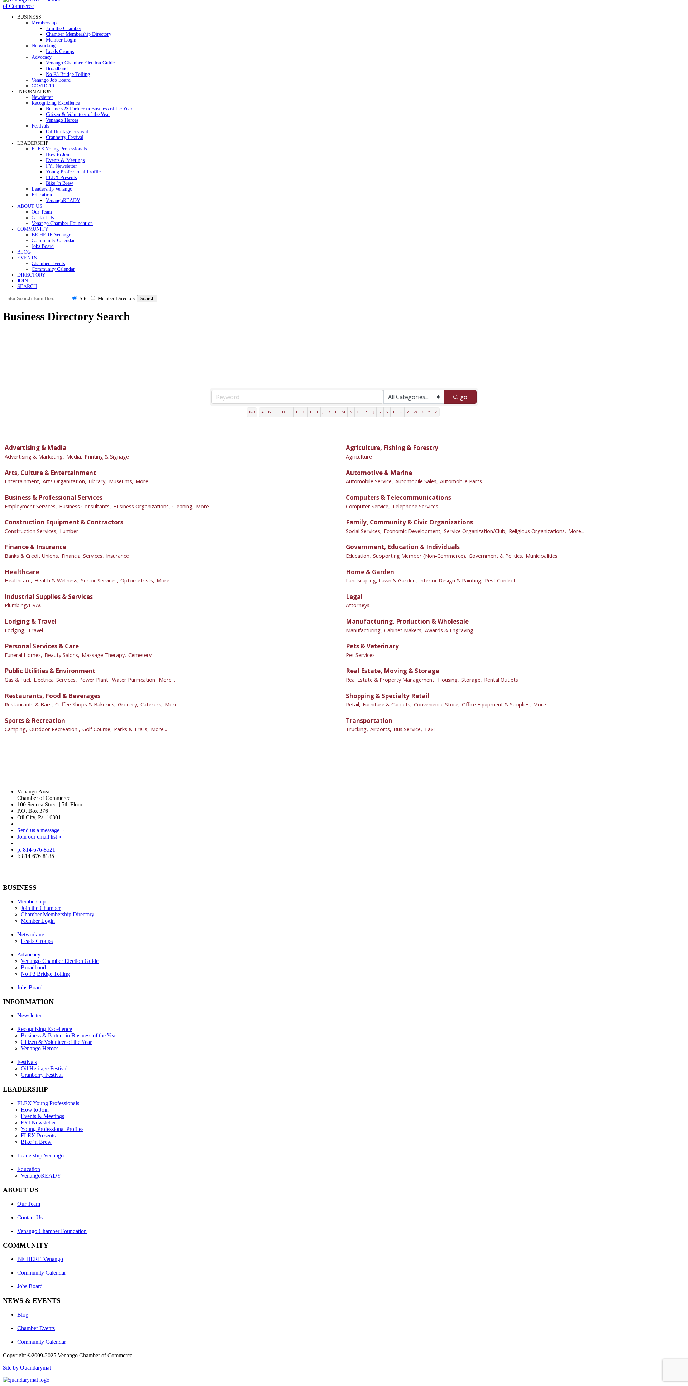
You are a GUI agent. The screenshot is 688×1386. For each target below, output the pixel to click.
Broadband (57, 68)
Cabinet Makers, (403, 630)
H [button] (311, 411)
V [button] (408, 411)
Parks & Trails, (131, 729)
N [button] (350, 411)
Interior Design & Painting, (451, 580)
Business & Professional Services (53, 497)
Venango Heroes (62, 120)
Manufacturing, (364, 630)
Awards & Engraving (449, 630)
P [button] (365, 411)
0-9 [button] (252, 411)
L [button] (336, 411)
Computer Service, (368, 506)
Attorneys (357, 605)
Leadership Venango (52, 189)
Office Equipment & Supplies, (496, 704)
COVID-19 (43, 85)
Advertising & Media (36, 447)
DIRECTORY (31, 275)
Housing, (448, 679)
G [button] (304, 411)
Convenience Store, (437, 704)
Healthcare (22, 572)
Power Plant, (94, 679)
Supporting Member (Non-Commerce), (420, 555)
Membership (44, 22)
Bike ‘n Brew (59, 183)
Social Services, (364, 531)
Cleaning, (183, 506)
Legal (354, 597)
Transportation (369, 720)
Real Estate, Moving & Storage (392, 671)
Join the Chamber (63, 28)
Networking (44, 45)
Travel (35, 630)
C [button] (276, 411)
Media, (74, 456)
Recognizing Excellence (56, 103)
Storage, (471, 679)
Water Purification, (134, 679)
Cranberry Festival (64, 137)
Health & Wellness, (56, 580)
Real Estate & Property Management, (391, 679)
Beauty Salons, (62, 655)
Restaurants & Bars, (29, 704)
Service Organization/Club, (475, 531)
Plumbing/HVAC (23, 605)
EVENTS (27, 257)
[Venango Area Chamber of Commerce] (35, 6)
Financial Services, (83, 555)
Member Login (61, 40)
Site (83, 298)
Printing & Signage (107, 456)
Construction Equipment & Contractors (64, 522)
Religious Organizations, (537, 531)
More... (143, 481)
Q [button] (372, 411)
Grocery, (128, 704)
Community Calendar (53, 240)
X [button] (422, 411)
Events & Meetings (65, 160)
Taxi (429, 729)
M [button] (343, 411)
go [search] (463, 397)
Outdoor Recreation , (54, 729)
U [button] (401, 411)
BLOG (24, 252)
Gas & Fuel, (18, 679)
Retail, (353, 704)
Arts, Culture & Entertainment (50, 473)
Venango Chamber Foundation (62, 223)
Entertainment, (22, 481)
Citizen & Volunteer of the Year (78, 114)
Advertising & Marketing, (34, 456)
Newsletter (42, 97)
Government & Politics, (496, 555)
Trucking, (357, 729)
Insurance (117, 555)
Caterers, (151, 704)
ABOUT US (29, 206)
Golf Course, (97, 729)
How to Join (58, 154)
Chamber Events (48, 263)
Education (42, 194)
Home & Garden (370, 572)
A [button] (262, 411)
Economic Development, (413, 531)
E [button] (291, 411)
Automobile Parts (461, 481)
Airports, (380, 729)
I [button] (317, 411)
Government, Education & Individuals (403, 547)
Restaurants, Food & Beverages (52, 696)
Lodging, (15, 630)
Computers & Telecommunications (398, 497)
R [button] (380, 411)
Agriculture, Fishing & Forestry (392, 447)
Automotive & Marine (379, 473)
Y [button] (429, 411)
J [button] (323, 411)
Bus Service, (407, 729)
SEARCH (27, 286)
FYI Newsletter (61, 166)
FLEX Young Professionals (59, 149)
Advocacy (42, 57)
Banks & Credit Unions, (32, 555)
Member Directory (116, 298)
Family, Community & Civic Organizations (409, 522)
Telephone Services (415, 506)
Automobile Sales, (416, 481)
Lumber (69, 531)
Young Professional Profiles (74, 171)
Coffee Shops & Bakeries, (85, 704)
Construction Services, (31, 531)
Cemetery (140, 655)
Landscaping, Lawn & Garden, (381, 580)
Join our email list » (39, 837)
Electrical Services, (55, 679)
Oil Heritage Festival (67, 131)
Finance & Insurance (35, 547)
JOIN (22, 280)
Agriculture (359, 456)
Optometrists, (137, 580)
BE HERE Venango (51, 235)
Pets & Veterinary (372, 646)
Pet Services (360, 655)
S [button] (387, 411)
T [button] (393, 411)
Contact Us (43, 217)
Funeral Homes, (23, 655)
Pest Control (500, 580)
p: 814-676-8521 (36, 850)
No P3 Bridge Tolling (68, 74)
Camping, (16, 729)
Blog (22, 1314)
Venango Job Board (51, 80)
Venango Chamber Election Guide (80, 63)
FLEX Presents (61, 177)
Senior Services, (99, 580)
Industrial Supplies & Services (49, 597)
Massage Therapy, (104, 655)
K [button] (329, 411)
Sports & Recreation (35, 720)
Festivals (40, 126)
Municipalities (542, 555)
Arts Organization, (64, 481)
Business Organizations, (141, 506)
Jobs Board (43, 246)
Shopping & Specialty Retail (387, 696)
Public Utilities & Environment (50, 671)
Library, (98, 481)
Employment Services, (31, 506)
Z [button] (436, 411)
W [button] (415, 411)
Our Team (42, 212)
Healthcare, (18, 580)
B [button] (269, 411)
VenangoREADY (63, 200)
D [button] (283, 411)
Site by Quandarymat (27, 1368)
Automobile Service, (369, 481)
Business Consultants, (85, 506)
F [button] (297, 411)
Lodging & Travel (31, 621)
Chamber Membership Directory (78, 34)
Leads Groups (60, 51)
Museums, (121, 481)
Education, (358, 555)
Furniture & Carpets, (387, 704)
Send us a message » (40, 830)
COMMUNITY (32, 229)
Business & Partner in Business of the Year (89, 108)
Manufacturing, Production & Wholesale (407, 621)
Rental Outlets (501, 679)
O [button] (358, 411)
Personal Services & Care (42, 646)
